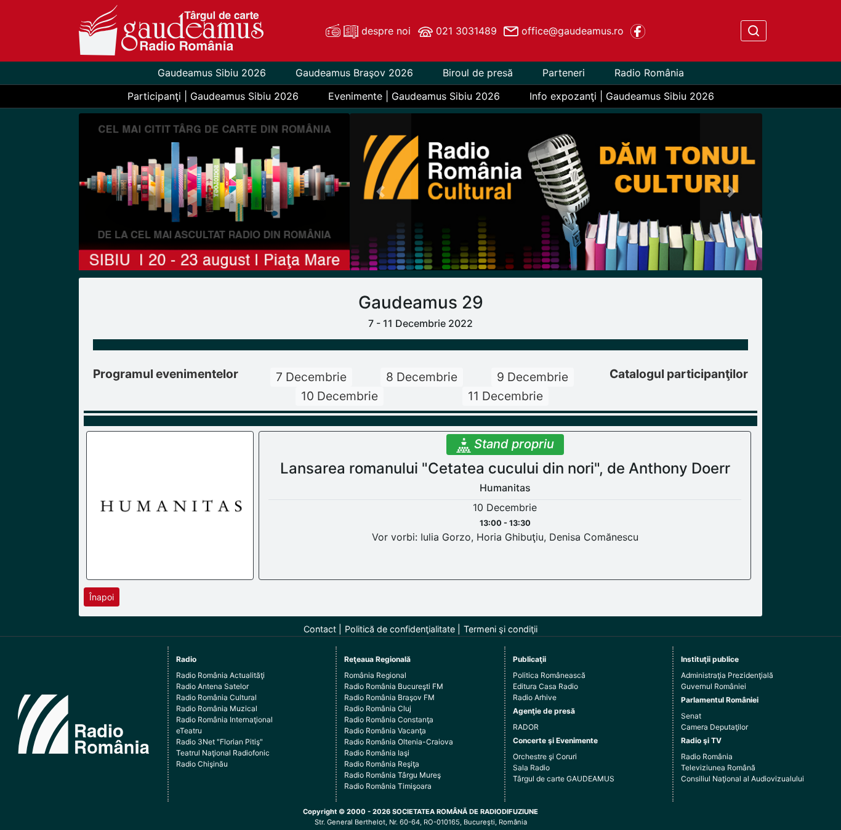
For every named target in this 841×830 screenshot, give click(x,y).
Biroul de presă (478, 72)
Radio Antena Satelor (212, 686)
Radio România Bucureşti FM (393, 686)
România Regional (375, 675)
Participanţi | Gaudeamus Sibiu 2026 (213, 96)
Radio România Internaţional (224, 719)
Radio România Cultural (216, 697)
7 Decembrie (311, 376)
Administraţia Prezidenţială (727, 675)
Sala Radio (531, 767)
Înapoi (101, 597)
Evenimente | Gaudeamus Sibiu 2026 (414, 96)
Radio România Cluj (377, 708)
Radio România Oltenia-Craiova (398, 741)
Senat (691, 715)
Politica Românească (549, 675)
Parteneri (563, 72)
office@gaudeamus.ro (571, 31)
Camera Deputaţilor (714, 726)
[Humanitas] (170, 505)
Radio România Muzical (216, 708)
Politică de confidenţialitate (400, 629)
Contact (320, 629)
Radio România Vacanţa (385, 730)
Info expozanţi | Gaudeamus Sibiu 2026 (621, 96)
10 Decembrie (339, 396)
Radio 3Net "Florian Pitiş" (219, 741)
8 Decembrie (421, 376)
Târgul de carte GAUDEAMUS (563, 778)
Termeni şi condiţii (500, 629)
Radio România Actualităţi (220, 675)
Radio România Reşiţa (381, 763)
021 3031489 (465, 31)
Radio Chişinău (202, 763)
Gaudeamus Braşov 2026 (354, 72)
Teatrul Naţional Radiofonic (223, 752)
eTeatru (189, 730)
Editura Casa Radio (545, 686)
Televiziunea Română (718, 767)
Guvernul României (713, 686)
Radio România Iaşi (376, 752)
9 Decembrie (532, 376)
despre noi (384, 31)
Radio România (649, 72)
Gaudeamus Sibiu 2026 (212, 72)
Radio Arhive (535, 697)
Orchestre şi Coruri (545, 756)
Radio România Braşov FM (389, 697)
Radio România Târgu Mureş (392, 775)
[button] (381, 191)
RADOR (526, 726)
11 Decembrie (505, 396)
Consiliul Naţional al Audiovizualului (742, 778)
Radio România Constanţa (388, 719)
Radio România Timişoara (388, 786)
